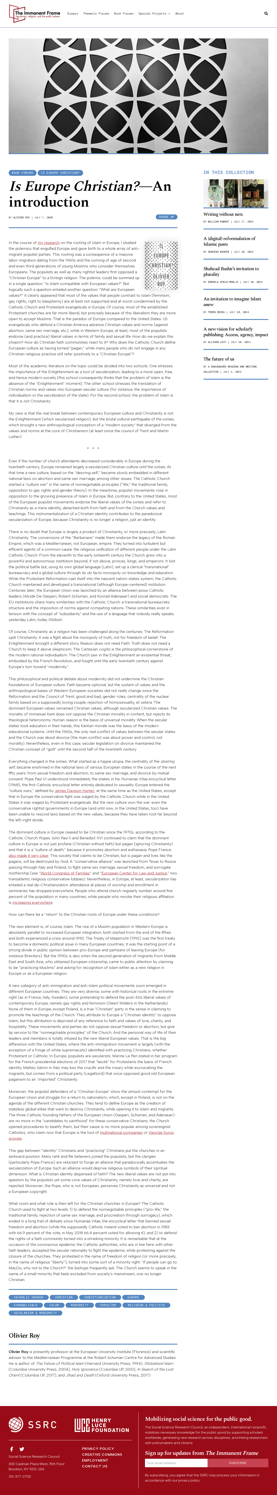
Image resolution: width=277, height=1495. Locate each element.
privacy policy (189, 1480)
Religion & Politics (146, 1305)
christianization (100, 1297)
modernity (80, 1305)
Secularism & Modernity (35, 1313)
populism (108, 1305)
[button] (168, 13)
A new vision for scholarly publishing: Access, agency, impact (235, 332)
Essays (73, 13)
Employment (95, 1460)
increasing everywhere (32, 902)
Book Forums (123, 13)
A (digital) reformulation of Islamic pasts (229, 241)
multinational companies (121, 1132)
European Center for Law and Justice (134, 873)
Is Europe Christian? (60, 173)
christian (64, 1297)
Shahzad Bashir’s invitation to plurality (231, 271)
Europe (133, 1297)
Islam (54, 1305)
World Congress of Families (65, 873)
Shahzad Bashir (218, 252)
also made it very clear (28, 855)
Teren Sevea (216, 312)
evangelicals (25, 1305)
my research (49, 242)
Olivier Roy (21, 217)
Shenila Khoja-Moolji (223, 282)
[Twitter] (22, 1449)
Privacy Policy (98, 1449)
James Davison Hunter (74, 790)
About (179, 13)
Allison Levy (217, 342)
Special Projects (152, 13)
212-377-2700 (20, 1476)
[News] (12, 1449)
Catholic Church (28, 1297)
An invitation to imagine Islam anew (232, 301)
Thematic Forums (96, 13)
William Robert (218, 221)
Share (165, 217)
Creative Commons (102, 1454)
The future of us (218, 359)
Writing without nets (223, 214)
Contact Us (95, 1466)
